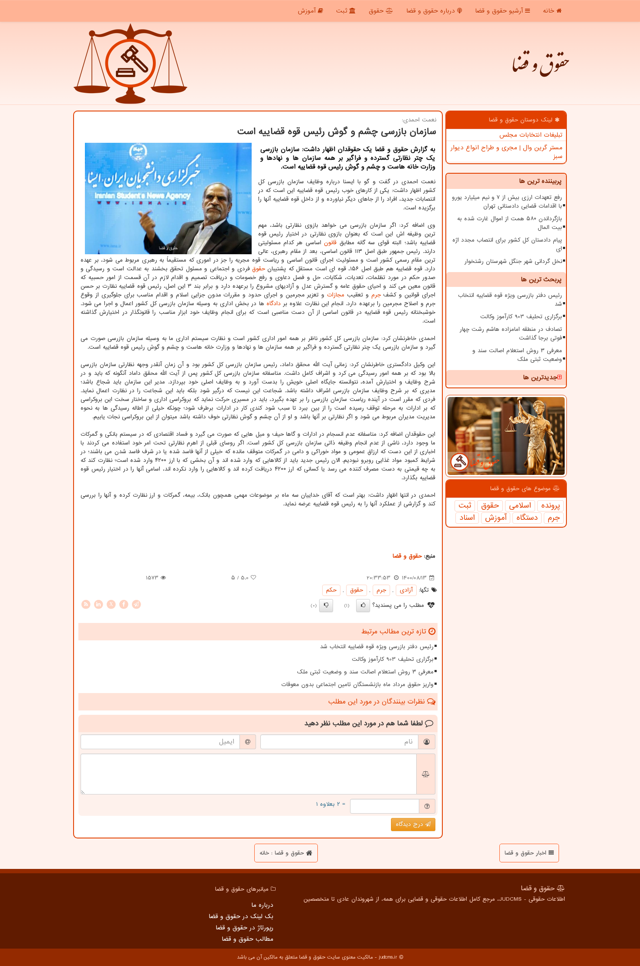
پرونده (550, 506)
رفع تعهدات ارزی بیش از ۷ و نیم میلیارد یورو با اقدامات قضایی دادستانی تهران (507, 201)
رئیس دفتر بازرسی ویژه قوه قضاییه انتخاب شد (510, 299)
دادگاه (273, 304)
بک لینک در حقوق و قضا (241, 916)
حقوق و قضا (540, 69)
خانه (549, 11)
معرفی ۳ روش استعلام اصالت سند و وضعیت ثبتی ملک (517, 355)
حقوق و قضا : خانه (282, 853)
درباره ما (262, 905)
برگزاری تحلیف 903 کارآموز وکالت (521, 317)
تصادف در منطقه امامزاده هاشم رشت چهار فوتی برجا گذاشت (511, 333)
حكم (331, 590)
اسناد (467, 518)
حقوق (377, 11)
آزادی (406, 590)
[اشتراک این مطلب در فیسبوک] (123, 604)
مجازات (335, 295)
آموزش (308, 11)
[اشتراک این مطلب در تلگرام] (136, 604)
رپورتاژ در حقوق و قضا (244, 927)
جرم (554, 518)
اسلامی (520, 506)
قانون (330, 243)
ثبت (342, 11)
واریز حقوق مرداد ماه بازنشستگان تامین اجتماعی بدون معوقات (357, 684)
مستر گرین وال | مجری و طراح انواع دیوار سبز (507, 152)
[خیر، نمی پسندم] (326, 605)
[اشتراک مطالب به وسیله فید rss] (86, 604)
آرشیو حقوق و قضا (500, 11)
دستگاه (527, 518)
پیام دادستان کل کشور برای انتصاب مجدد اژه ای (507, 244)
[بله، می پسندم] (363, 605)
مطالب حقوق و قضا (247, 939)
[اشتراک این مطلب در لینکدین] (98, 604)
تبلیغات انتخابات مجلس (531, 135)
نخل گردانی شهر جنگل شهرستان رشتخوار (513, 261)
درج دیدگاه (410, 824)
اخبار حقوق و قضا (527, 853)
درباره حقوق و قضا (431, 11)
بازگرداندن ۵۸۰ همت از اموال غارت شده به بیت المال (509, 223)
